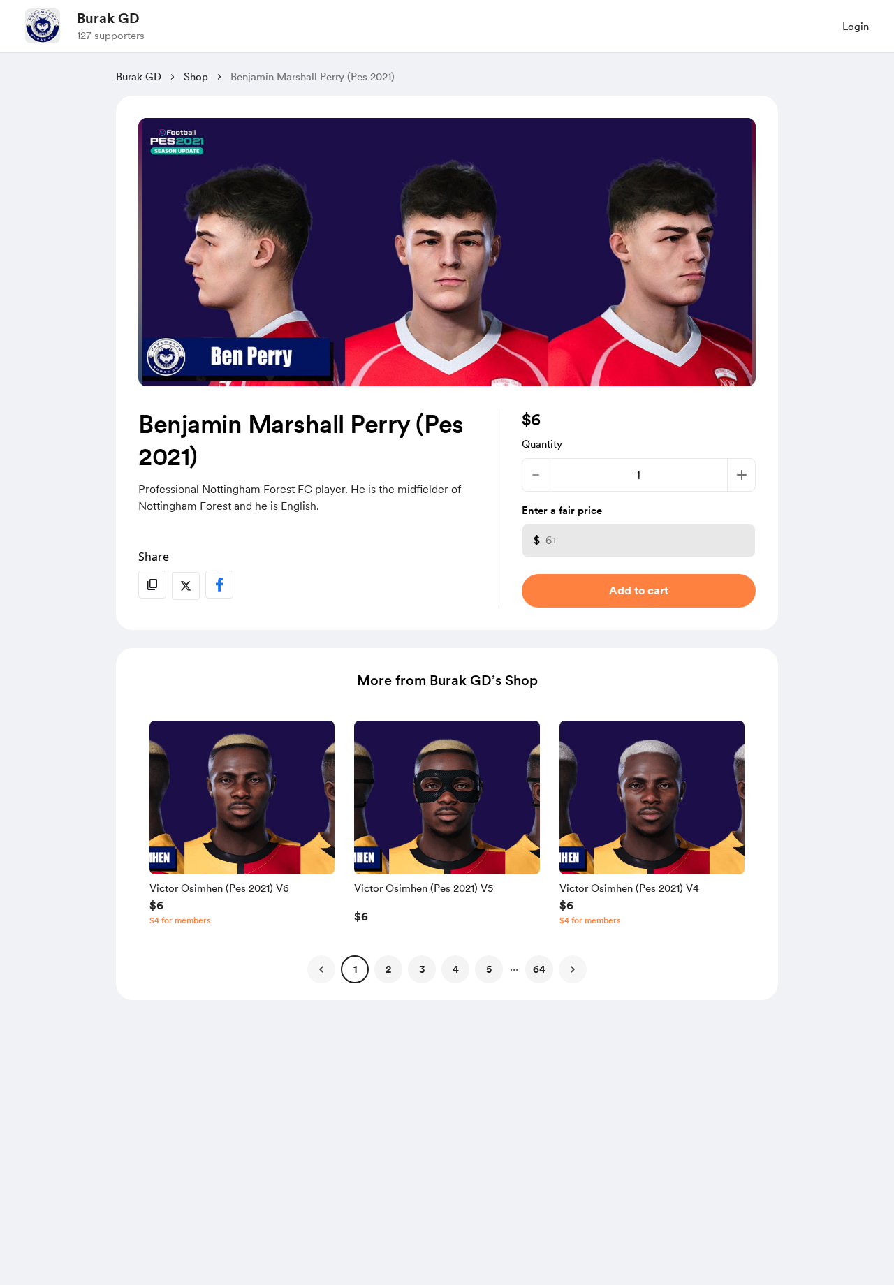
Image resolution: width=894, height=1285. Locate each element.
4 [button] (456, 969)
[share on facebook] (219, 585)
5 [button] (489, 969)
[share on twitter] (186, 586)
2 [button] (388, 969)
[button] (242, 826)
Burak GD (108, 18)
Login (855, 26)
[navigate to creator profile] (42, 25)
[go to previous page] (321, 969)
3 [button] (422, 969)
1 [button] (355, 969)
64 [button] (539, 969)
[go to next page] (573, 969)
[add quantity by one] (741, 475)
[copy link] (152, 585)
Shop (196, 77)
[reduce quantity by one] (536, 475)
